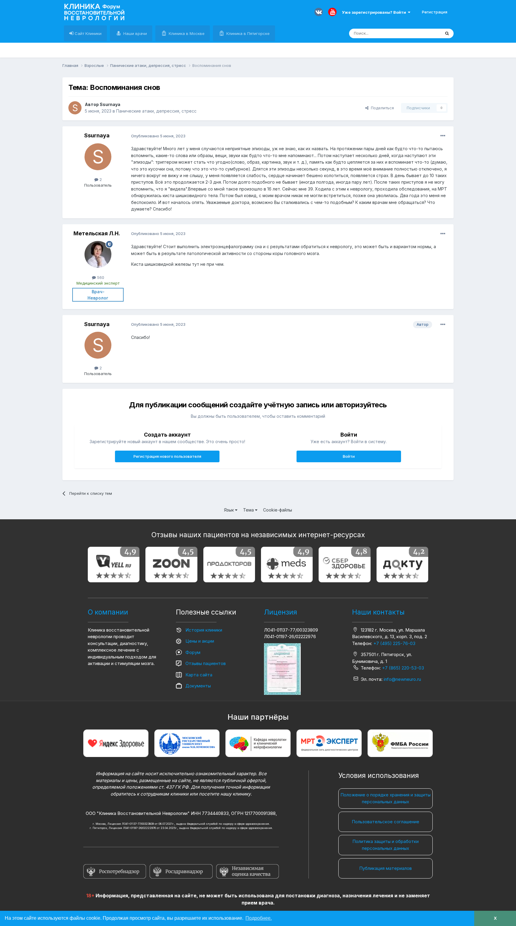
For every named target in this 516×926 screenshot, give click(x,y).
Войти (349, 456)
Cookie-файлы (277, 509)
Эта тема (424, 33)
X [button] (495, 918)
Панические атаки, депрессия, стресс (156, 110)
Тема (249, 509)
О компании (108, 612)
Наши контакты (378, 612)
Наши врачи (134, 33)
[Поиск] (447, 33)
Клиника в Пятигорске (247, 33)
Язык (229, 509)
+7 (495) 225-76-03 (394, 643)
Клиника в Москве (186, 33)
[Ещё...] (443, 135)
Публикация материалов (385, 868)
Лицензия (280, 612)
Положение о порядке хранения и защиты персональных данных (385, 798)
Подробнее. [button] (258, 918)
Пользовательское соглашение (385, 821)
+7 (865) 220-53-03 (403, 668)
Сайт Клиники (87, 33)
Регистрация (434, 12)
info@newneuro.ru (402, 679)
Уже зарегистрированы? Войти (375, 12)
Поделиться (381, 107)
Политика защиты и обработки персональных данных (385, 845)
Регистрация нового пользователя (167, 456)
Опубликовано (158, 135)
